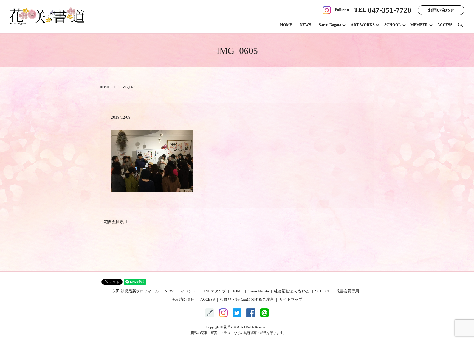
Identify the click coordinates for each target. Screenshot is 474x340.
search (462, 25)
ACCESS (444, 25)
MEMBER (419, 25)
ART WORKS (363, 25)
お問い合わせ (441, 10)
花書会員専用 (115, 222)
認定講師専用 (183, 299)
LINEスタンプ (214, 291)
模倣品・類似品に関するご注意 (247, 299)
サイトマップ (290, 299)
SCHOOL (392, 25)
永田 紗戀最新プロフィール (135, 291)
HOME (286, 25)
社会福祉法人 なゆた (292, 291)
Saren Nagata (330, 25)
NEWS (305, 25)
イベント (188, 291)
